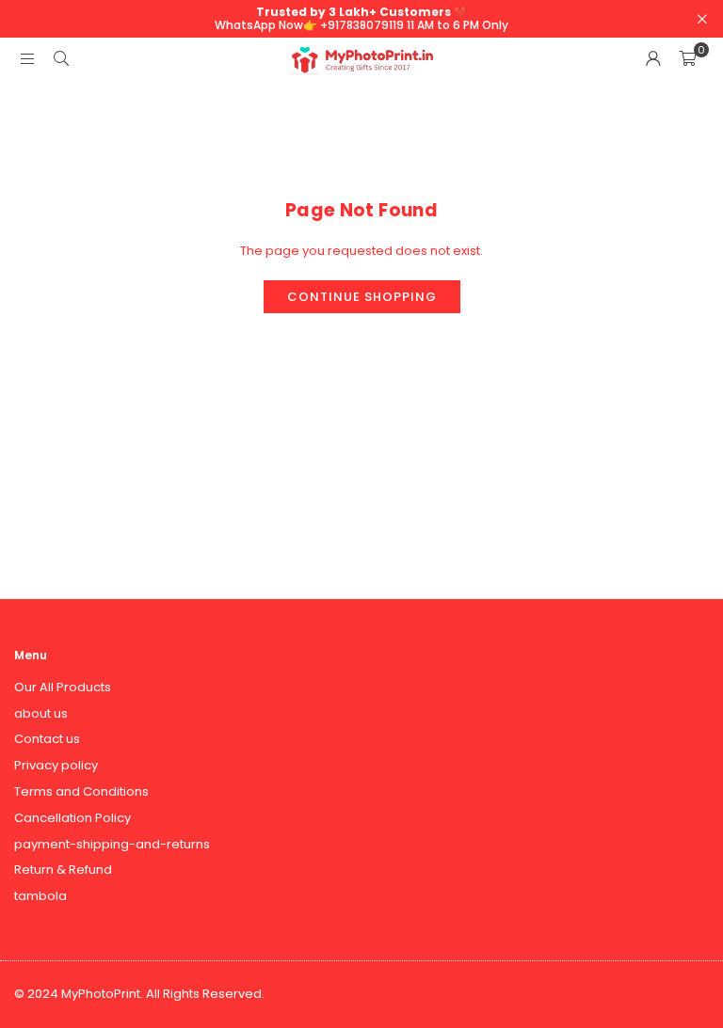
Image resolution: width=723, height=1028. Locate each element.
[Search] (61, 59)
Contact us (47, 739)
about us (41, 713)
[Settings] (653, 59)
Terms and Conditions (81, 791)
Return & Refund (63, 869)
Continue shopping (362, 297)
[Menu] (27, 59)
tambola (40, 896)
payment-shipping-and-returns (112, 844)
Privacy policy (56, 765)
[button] (687, 59)
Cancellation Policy (72, 818)
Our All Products (62, 687)
